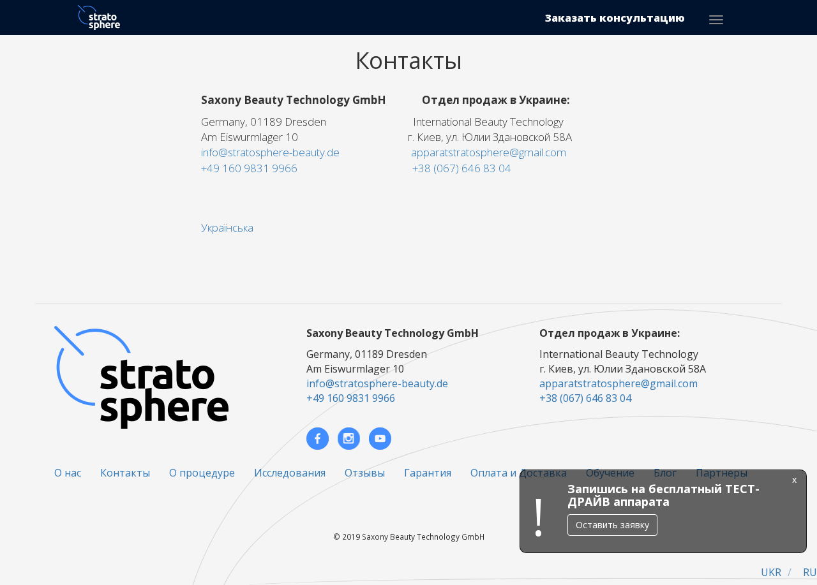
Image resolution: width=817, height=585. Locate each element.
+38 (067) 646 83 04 (461, 168)
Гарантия (427, 473)
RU (810, 572)
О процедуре (202, 473)
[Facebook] (317, 438)
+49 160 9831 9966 (249, 168)
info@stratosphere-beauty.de (270, 152)
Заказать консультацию (615, 18)
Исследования (290, 473)
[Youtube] (380, 438)
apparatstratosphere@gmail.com (488, 152)
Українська (227, 227)
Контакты (125, 473)
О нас (67, 473)
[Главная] (104, 17)
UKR (771, 572)
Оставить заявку (610, 525)
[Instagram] (349, 438)
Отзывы (365, 473)
